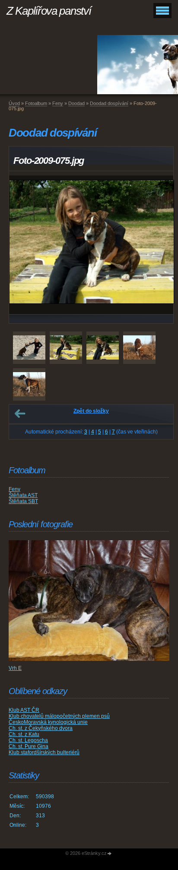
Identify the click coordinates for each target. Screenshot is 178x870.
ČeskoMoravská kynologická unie (48, 722)
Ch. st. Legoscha (28, 740)
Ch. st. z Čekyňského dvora (41, 728)
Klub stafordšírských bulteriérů (44, 752)
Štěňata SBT (23, 501)
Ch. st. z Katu (24, 734)
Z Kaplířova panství (48, 10)
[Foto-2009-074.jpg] (66, 347)
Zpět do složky (91, 411)
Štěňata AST (23, 495)
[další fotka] (159, 245)
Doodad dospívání (109, 103)
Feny (57, 103)
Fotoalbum (36, 103)
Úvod (14, 103)
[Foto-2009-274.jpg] (29, 384)
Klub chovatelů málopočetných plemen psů (59, 716)
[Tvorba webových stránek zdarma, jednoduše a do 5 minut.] (110, 854)
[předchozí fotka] (23, 245)
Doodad (76, 103)
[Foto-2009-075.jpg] (102, 347)
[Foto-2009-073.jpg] (29, 347)
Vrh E (15, 668)
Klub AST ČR (24, 710)
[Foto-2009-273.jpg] (139, 347)
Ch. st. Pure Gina (28, 746)
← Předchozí (19, 413)
